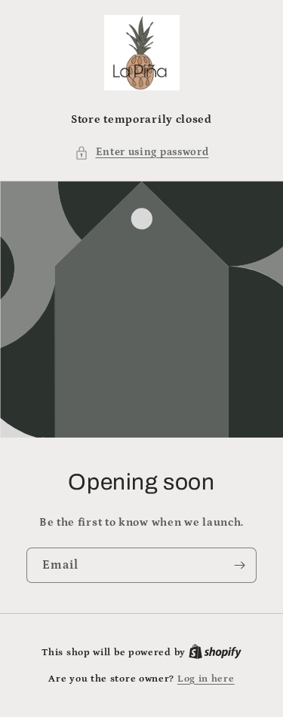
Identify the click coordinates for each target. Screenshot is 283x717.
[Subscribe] (239, 565)
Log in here (206, 679)
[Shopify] (215, 652)
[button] (142, 152)
